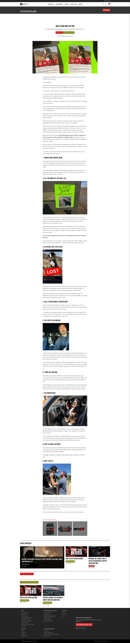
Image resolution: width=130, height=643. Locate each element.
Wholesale (46, 631)
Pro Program (46, 614)
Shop (22, 610)
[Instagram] (79, 629)
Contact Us (24, 632)
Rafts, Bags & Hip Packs (26, 617)
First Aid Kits (24, 614)
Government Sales (48, 632)
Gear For (67, 4)
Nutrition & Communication (27, 624)
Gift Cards (23, 626)
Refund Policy (24, 636)
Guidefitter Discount (48, 621)
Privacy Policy (97, 641)
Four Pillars (74, 4)
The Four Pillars (28, 11)
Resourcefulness (69, 32)
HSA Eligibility (47, 619)
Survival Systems (25, 612)
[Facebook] (84, 629)
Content (80, 4)
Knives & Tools (24, 622)
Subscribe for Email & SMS (84, 624)
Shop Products (59, 4)
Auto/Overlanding (25, 619)
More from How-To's (27, 573)
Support (23, 629)
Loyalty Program (47, 612)
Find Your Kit (51, 4)
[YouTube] (77, 629)
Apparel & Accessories (26, 621)
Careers (63, 616)
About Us (64, 612)
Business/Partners (49, 629)
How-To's (59, 32)
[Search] (102, 4)
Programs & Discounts (50, 610)
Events (63, 614)
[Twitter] (82, 629)
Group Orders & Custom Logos (51, 634)
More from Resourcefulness (29, 582)
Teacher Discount (48, 617)
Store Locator (107, 0)
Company (64, 610)
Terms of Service (105, 641)
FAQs (22, 631)
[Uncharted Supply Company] (24, 4)
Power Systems (25, 616)
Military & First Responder (50, 616)
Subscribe (106, 10)
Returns (23, 634)
